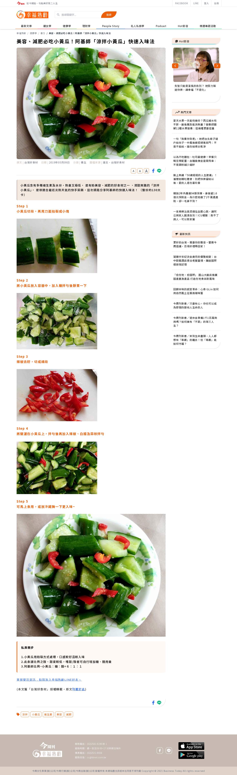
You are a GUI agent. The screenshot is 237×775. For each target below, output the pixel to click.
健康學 (33, 33)
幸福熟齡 (21, 33)
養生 (42, 33)
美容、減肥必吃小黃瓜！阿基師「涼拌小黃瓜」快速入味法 (80, 33)
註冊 (216, 3)
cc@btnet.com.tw (96, 757)
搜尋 (108, 15)
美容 (59, 714)
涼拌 (25, 714)
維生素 (48, 714)
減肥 (69, 714)
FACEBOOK (181, 3)
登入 (206, 3)
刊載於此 (78, 689)
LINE (196, 3)
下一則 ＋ (180, 734)
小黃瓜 (36, 714)
